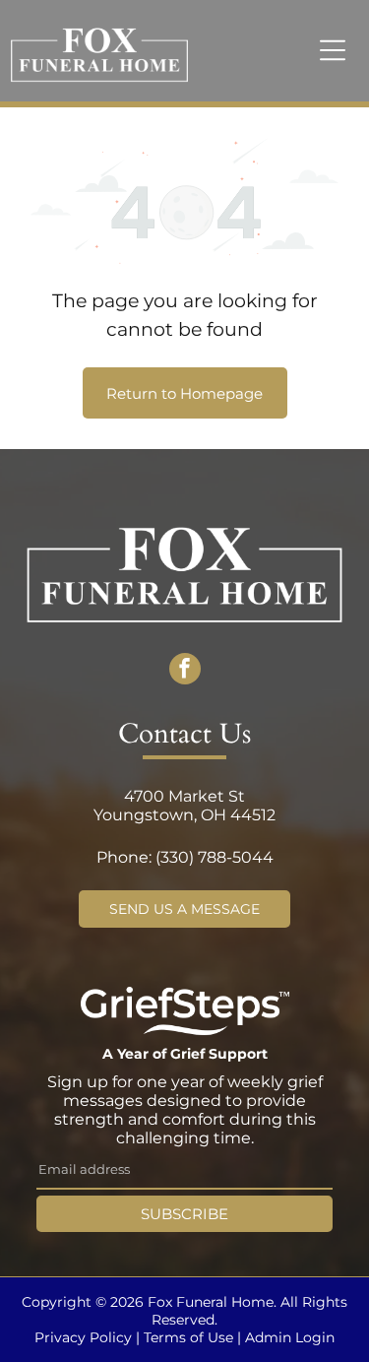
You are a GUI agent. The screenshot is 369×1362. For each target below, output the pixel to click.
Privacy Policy (83, 1337)
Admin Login (290, 1337)
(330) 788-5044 (214, 857)
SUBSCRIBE (184, 1213)
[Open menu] (332, 50)
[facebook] (185, 671)
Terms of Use (188, 1337)
